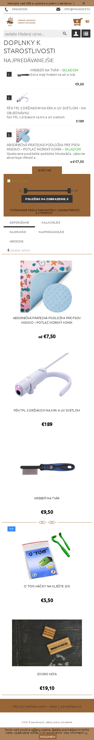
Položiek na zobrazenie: (46, 199)
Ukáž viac (45, 170)
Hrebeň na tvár (54, 69)
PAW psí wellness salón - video (35, 707)
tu (86, 732)
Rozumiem (47, 737)
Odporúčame (19, 222)
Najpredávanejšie (51, 232)
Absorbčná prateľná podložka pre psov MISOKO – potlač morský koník (44, 147)
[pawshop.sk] (21, 21)
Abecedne (17, 241)
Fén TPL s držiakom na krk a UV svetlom (46, 110)
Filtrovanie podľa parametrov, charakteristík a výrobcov (45, 211)
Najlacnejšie (50, 222)
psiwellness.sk (71, 707)
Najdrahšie (18, 232)
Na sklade (20, 181)
